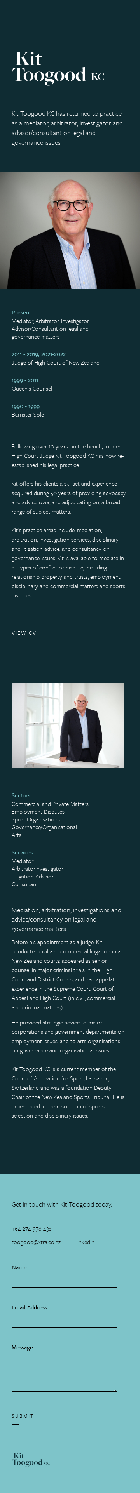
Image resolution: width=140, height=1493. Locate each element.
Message (22, 1347)
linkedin (85, 1242)
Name (19, 1267)
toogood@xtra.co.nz (36, 1242)
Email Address (29, 1307)
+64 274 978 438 (32, 1228)
